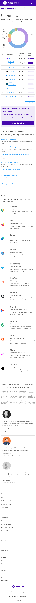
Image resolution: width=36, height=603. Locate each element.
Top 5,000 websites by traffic (10, 162)
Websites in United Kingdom (10, 147)
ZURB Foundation (12, 84)
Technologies (10, 8)
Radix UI (11, 67)
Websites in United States (9, 139)
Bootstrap (11, 58)
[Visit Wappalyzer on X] (18, 601)
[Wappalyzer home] (10, 3)
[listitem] (18, 497)
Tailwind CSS (11, 63)
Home (2, 8)
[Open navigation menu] (32, 3)
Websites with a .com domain (10, 169)
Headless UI (12, 96)
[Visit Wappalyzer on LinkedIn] (20, 601)
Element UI (11, 92)
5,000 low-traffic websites (9, 175)
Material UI (12, 75)
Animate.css (12, 71)
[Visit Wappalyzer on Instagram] (15, 601)
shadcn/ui (11, 79)
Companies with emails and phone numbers (15, 154)
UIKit (9, 88)
